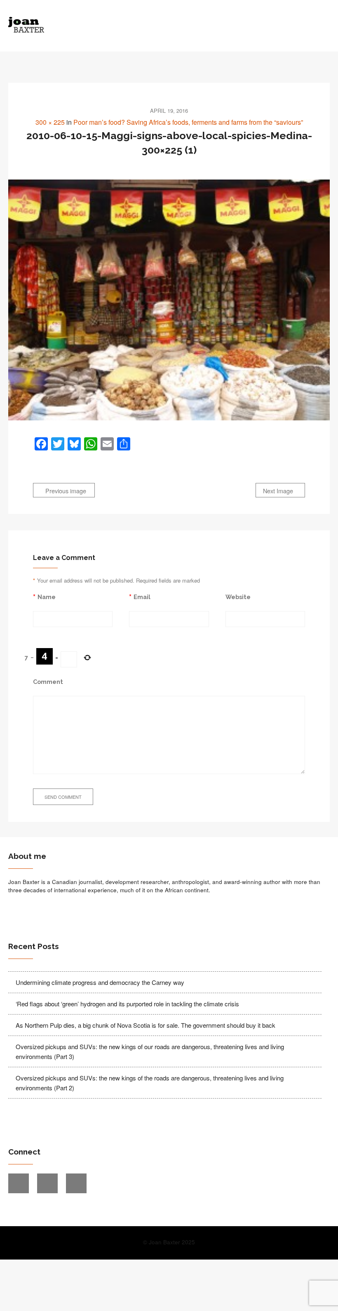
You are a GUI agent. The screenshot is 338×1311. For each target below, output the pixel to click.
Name (47, 596)
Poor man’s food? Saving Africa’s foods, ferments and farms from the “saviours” (188, 122)
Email (142, 596)
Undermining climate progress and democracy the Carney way (100, 982)
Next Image (279, 490)
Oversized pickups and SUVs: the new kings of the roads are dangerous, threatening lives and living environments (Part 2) (150, 1082)
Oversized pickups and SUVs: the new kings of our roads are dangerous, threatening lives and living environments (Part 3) (150, 1051)
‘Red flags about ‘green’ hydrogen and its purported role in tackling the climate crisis (127, 1003)
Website (238, 596)
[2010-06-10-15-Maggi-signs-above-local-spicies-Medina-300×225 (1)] (169, 300)
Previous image (65, 490)
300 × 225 (50, 122)
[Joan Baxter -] (128, 25)
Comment (48, 681)
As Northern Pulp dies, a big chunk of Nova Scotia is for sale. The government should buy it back (145, 1025)
